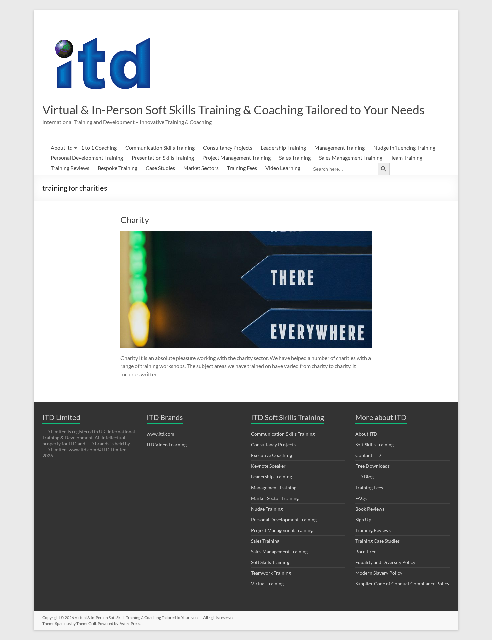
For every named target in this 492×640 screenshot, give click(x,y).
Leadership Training (283, 147)
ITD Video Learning (167, 444)
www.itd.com (160, 434)
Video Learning (282, 168)
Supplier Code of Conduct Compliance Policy (402, 583)
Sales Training (295, 157)
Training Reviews (70, 168)
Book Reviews (369, 509)
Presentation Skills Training (163, 157)
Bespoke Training (117, 168)
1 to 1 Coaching (99, 147)
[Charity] (246, 234)
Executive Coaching (271, 455)
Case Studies (160, 168)
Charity (134, 219)
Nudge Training (267, 509)
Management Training (339, 147)
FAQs (361, 498)
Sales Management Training (350, 157)
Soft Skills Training (270, 562)
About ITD (366, 434)
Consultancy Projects (227, 147)
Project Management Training (236, 157)
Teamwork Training (271, 573)
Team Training (406, 157)
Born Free (365, 551)
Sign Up (363, 519)
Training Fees (242, 168)
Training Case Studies (377, 541)
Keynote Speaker (268, 466)
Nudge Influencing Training (404, 147)
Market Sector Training (275, 498)
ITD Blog (364, 476)
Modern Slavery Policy (378, 573)
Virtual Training (267, 583)
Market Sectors (201, 168)
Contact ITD (368, 455)
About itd (62, 147)
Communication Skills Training (160, 147)
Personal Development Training (87, 157)
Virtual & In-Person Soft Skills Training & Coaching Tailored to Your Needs (233, 109)
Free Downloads (372, 466)
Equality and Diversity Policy (385, 562)
